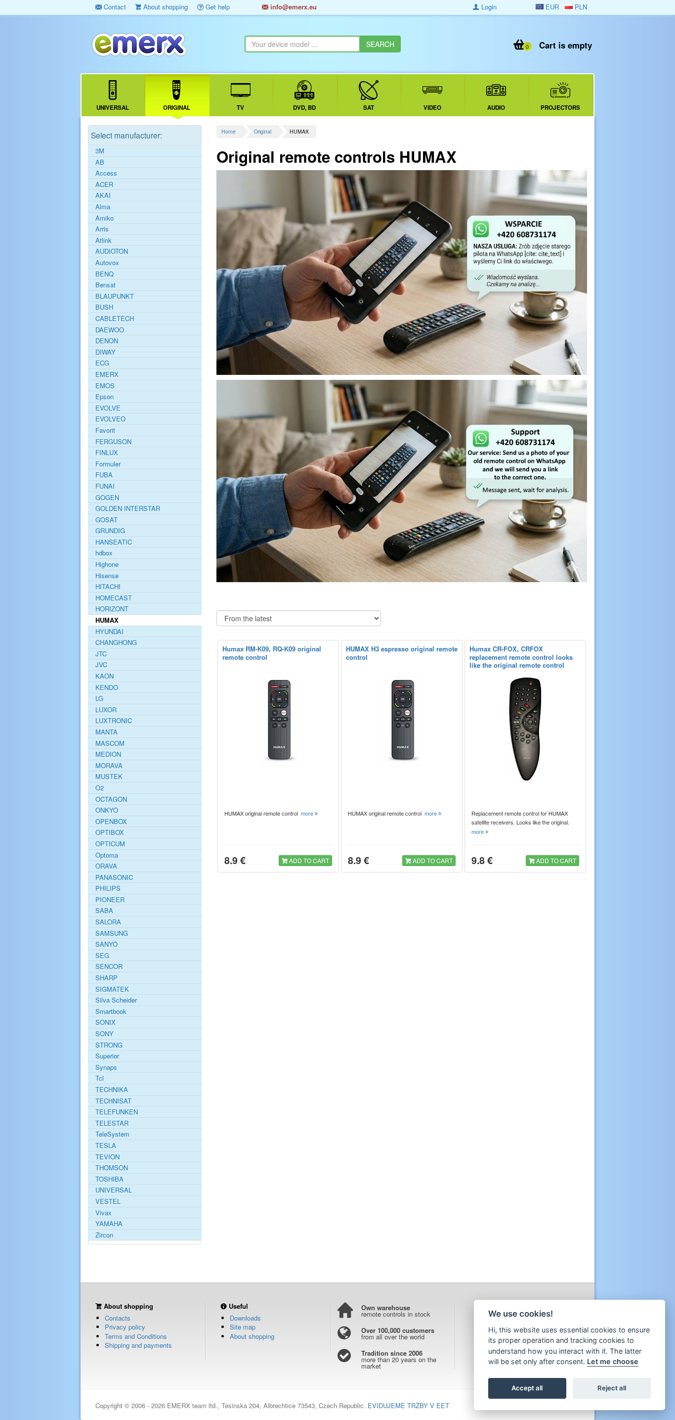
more (308, 813)
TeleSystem (112, 1134)
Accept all (527, 1388)
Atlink (103, 240)
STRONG (109, 1045)
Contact (114, 6)
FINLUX (106, 453)
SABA (104, 911)
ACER (104, 184)
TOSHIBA (109, 1179)
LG (99, 698)
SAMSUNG (111, 933)
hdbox (104, 553)
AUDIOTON (111, 251)
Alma (102, 207)
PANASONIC (114, 877)
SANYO (106, 944)
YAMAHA (109, 1224)
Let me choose (612, 1362)
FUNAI (105, 486)
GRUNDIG (110, 531)
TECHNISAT (113, 1101)
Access (106, 173)
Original (262, 131)
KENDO (106, 687)
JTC (101, 654)
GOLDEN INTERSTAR (127, 508)
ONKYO (106, 810)
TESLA (105, 1145)
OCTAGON (111, 799)
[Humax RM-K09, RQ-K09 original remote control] (278, 721)
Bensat (105, 285)
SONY (104, 1034)
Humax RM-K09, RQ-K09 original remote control (271, 653)
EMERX (107, 374)
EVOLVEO (110, 419)
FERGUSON (113, 442)
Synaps (106, 1067)
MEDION (108, 754)
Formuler (108, 464)
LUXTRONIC (113, 721)
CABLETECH (114, 318)
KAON (104, 676)
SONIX (105, 1022)
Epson (104, 397)
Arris (102, 229)
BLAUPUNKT (114, 296)
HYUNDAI (109, 632)
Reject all (611, 1388)
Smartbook (111, 1011)
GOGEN (107, 498)
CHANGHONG (116, 642)
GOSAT (106, 520)
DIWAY (105, 352)
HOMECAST (113, 598)
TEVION (107, 1157)
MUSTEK (109, 776)
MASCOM (110, 743)
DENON (106, 341)
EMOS (105, 386)
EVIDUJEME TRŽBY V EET (408, 1405)
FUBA (104, 475)
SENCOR (109, 966)
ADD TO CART (308, 860)
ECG (102, 363)
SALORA (108, 922)
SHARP (106, 978)
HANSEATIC (113, 542)
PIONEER (110, 900)
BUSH (104, 307)
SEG (102, 956)
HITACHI (108, 587)
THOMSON (111, 1168)
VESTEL (108, 1201)
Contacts (117, 1318)
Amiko (104, 218)
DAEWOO (109, 330)
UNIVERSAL (113, 1190)
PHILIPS (108, 888)
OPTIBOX (109, 832)
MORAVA (109, 766)
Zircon (104, 1235)
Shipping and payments (138, 1345)
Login (488, 6)
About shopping (164, 6)
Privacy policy (125, 1326)
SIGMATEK (112, 989)
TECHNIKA (111, 1090)
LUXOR (106, 710)
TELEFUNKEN (116, 1112)
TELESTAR (111, 1123)
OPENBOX (111, 821)
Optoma (106, 855)
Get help (217, 6)
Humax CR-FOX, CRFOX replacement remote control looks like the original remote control (521, 657)
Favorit (105, 430)
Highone (107, 564)
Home (228, 131)
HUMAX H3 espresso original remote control (402, 653)
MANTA (106, 732)
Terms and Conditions (136, 1336)
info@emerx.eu (292, 6)
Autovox (107, 263)
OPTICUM (110, 844)
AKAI (103, 195)
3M (99, 151)
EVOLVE (108, 408)
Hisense (107, 576)
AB (99, 162)
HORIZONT (111, 609)
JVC (101, 665)
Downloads (245, 1318)
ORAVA (106, 866)
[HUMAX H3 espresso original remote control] (401, 721)
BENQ (104, 274)
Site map (242, 1326)
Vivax (103, 1213)
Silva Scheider (116, 1000)
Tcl (99, 1078)
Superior (107, 1056)
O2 (99, 788)
